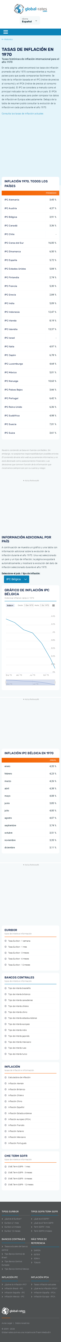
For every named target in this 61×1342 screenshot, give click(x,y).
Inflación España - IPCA (44, 1292)
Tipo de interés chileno (18, 1006)
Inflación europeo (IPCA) (19, 1119)
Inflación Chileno (16, 1095)
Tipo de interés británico (19, 994)
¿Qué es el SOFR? (41, 1219)
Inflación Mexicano (17, 1137)
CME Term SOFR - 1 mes (19, 1166)
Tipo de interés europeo (19, 1024)
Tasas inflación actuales (45, 1284)
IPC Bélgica (11, 217)
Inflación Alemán (16, 1083)
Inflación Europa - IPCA (44, 1296)
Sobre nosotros (22, 1323)
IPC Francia (11, 286)
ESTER (37, 1254)
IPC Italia (9, 346)
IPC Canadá (11, 225)
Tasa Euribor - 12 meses (19, 965)
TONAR (37, 1262)
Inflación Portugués (17, 1143)
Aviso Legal (7, 1323)
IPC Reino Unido (13, 407)
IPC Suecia (10, 424)
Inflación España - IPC (15, 1292)
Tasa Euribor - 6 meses (18, 959)
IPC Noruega (11, 381)
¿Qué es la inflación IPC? (16, 1284)
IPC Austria (11, 208)
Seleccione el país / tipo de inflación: (21, 573)
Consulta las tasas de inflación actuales (22, 113)
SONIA (37, 1258)
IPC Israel (10, 338)
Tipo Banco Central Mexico (17, 1269)
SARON (37, 1250)
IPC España (11, 260)
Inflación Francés (16, 1125)
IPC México (11, 372)
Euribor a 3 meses (13, 1227)
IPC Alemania (12, 199)
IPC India (9, 303)
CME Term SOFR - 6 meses (20, 1178)
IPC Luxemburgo (14, 363)
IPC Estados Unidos (15, 268)
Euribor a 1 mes (12, 1223)
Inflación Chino (15, 1101)
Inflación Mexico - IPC (14, 1296)
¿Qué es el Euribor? (13, 1219)
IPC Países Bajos (14, 389)
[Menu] (6, 32)
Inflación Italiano (16, 1131)
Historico (8, 39)
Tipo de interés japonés (18, 1036)
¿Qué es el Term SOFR (43, 1223)
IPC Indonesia (12, 312)
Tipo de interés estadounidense (22, 1018)
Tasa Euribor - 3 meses (18, 953)
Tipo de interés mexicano (19, 1042)
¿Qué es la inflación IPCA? (45, 1288)
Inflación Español (16, 1107)
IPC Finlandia (12, 277)
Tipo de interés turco (17, 1054)
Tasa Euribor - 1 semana (19, 941)
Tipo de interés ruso (17, 1048)
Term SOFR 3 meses (43, 1231)
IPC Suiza (10, 433)
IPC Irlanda (11, 320)
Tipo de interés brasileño (19, 988)
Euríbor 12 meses (12, 1231)
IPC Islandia (11, 329)
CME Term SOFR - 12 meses (20, 1184)
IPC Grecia (10, 294)
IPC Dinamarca (13, 251)
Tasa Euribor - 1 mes (17, 947)
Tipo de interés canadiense (20, 1000)
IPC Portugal (11, 398)
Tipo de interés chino (17, 1012)
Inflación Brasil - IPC (14, 1288)
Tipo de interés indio (17, 1030)
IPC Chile (9, 234)
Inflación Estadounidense (20, 1113)
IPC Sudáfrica (12, 415)
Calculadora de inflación (19, 1077)
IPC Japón (10, 355)
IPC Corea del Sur (14, 243)
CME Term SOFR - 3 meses (20, 1172)
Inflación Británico (16, 1089)
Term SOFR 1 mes (42, 1227)
